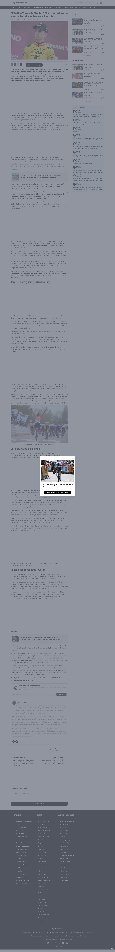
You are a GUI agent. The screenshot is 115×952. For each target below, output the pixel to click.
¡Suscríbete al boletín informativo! (57, 492)
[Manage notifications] (111, 949)
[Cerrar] (73, 458)
